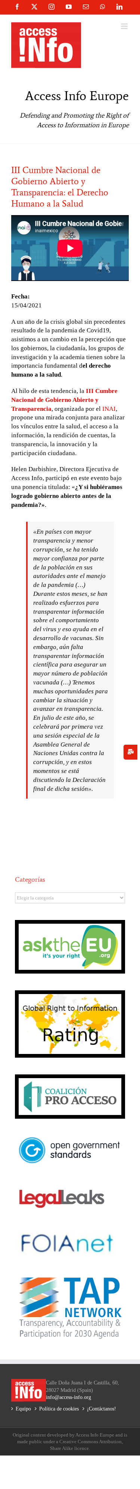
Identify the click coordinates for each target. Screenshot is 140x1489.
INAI (109, 408)
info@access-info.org (68, 1397)
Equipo (23, 1409)
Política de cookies (59, 1409)
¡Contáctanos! (101, 1409)
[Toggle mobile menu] (125, 26)
